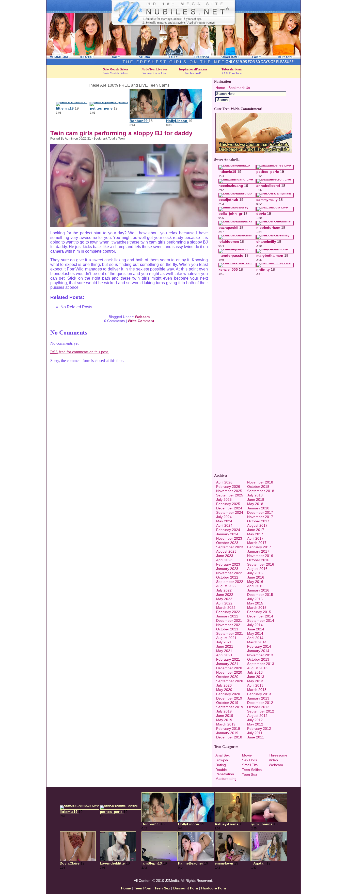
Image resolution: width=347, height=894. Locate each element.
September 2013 (260, 664)
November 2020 (229, 672)
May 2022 (224, 599)
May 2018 (255, 504)
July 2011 (254, 733)
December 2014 (260, 616)
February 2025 (228, 504)
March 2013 (256, 690)
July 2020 (224, 685)
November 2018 (260, 482)
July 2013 (255, 672)
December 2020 (229, 668)
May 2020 (224, 690)
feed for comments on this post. (79, 352)
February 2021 (228, 659)
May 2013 (255, 681)
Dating (220, 765)
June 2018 (255, 499)
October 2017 (258, 521)
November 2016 (260, 556)
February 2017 (259, 547)
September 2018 (260, 491)
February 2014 (259, 646)
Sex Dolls (249, 760)
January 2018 (258, 508)
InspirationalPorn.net (193, 69)
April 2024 (224, 525)
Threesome (278, 755)
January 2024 (227, 534)
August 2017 (257, 525)
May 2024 (224, 521)
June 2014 (255, 629)
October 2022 (227, 577)
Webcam (142, 317)
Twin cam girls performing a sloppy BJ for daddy (121, 133)
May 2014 (255, 633)
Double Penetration (224, 772)
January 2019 (227, 733)
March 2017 (256, 543)
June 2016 (255, 577)
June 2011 (255, 737)
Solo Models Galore (115, 69)
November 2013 (260, 655)
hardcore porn (213, 888)
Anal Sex (222, 755)
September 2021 (229, 633)
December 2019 (229, 698)
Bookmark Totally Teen (109, 138)
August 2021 (226, 638)
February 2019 (228, 728)
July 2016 (255, 573)
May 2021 (224, 651)
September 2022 (229, 582)
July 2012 (255, 720)
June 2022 (224, 595)
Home (220, 88)
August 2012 (257, 716)
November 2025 (229, 491)
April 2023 (224, 560)
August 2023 (226, 551)
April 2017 (255, 538)
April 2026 (224, 482)
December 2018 (229, 737)
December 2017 (260, 512)
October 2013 (258, 659)
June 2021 (224, 646)
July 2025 (224, 499)
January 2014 (258, 651)
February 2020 (228, 694)
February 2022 (228, 612)
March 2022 (225, 607)
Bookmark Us (239, 88)
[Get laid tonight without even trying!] (253, 152)
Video (273, 760)
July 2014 (255, 625)
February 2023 (228, 564)
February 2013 (259, 694)
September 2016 (260, 564)
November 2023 (229, 538)
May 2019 (224, 720)
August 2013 (257, 668)
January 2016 (258, 590)
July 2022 (224, 590)
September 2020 (229, 681)
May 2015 (255, 603)
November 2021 (229, 625)
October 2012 (258, 707)
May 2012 (255, 724)
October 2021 (227, 629)
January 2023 (227, 569)
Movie (247, 755)
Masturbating (225, 779)
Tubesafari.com (232, 69)
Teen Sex (249, 774)
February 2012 (259, 728)
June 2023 (224, 556)
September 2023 (229, 547)
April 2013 (255, 685)
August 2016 (257, 569)
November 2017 (260, 517)
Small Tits (250, 765)
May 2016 (255, 582)
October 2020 (227, 677)
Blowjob (221, 760)
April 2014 (255, 638)
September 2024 (229, 512)
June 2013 (255, 677)
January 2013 (258, 698)
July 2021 (224, 642)
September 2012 (260, 711)
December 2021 (229, 620)
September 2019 (229, 707)
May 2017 (255, 534)
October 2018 (258, 486)
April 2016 (255, 586)
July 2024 (224, 517)
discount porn (185, 888)
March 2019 (225, 724)
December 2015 (260, 595)
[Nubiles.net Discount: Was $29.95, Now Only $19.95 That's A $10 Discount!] (173, 63)
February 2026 (228, 486)
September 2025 (229, 495)
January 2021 (227, 664)
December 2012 (260, 703)
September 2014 (260, 620)
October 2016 (258, 560)
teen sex (162, 888)
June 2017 (255, 530)
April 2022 (224, 603)
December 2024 (229, 508)
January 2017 (258, 551)
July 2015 (255, 599)
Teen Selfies (252, 770)
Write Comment (141, 321)
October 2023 (227, 543)
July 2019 (224, 711)
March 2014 (256, 642)
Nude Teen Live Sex (154, 69)
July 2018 (255, 495)
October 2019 (227, 703)
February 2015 (259, 612)
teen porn (142, 888)
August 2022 (226, 586)
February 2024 (228, 530)
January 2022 (227, 616)
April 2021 (224, 655)
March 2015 (256, 607)
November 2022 (229, 573)
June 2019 (224, 716)
